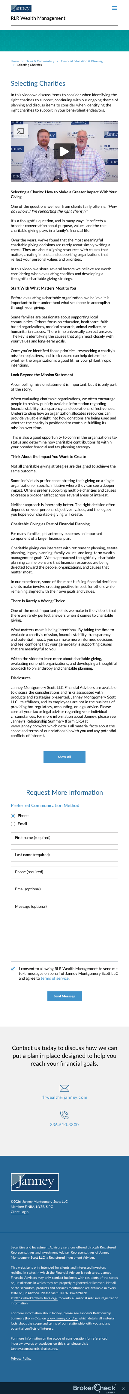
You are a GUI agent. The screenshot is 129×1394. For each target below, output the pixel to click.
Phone (23, 816)
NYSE (40, 1206)
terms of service (55, 979)
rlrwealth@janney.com (64, 1097)
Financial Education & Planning (82, 61)
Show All (64, 757)
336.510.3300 (64, 1125)
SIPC (49, 1206)
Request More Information (64, 792)
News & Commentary (40, 61)
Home (15, 61)
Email (22, 824)
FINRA (29, 1206)
